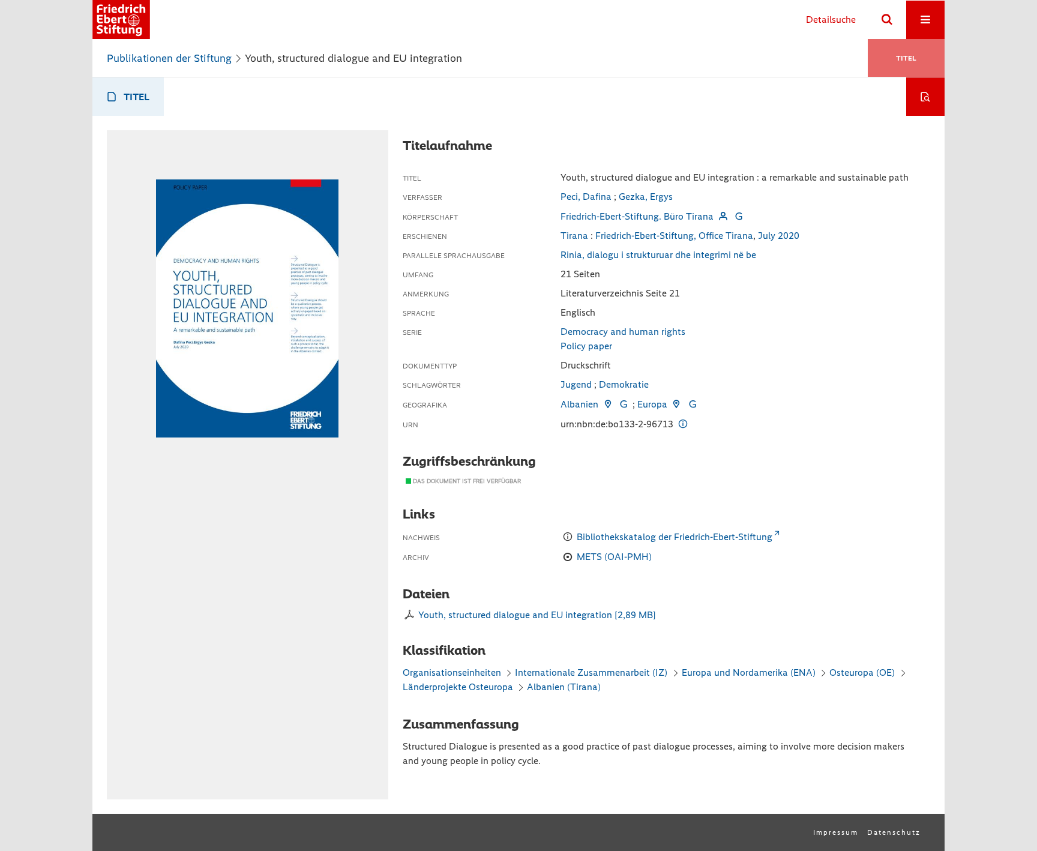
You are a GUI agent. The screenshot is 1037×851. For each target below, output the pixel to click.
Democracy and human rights (623, 331)
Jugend (576, 384)
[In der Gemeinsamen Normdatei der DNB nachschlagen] (738, 216)
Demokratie (624, 384)
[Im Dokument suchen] (925, 96)
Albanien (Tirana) (564, 687)
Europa (652, 404)
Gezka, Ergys (646, 196)
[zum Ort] (607, 404)
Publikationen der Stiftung (169, 58)
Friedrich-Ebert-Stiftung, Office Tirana (674, 235)
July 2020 (778, 235)
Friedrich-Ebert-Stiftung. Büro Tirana (637, 216)
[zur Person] (722, 216)
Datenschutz (894, 832)
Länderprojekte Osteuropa (459, 687)
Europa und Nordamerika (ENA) (749, 672)
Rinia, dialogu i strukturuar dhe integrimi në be (658, 254)
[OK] (887, 20)
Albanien (579, 404)
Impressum (835, 832)
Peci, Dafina (586, 196)
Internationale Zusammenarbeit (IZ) (591, 672)
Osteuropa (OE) (862, 672)
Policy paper (586, 346)
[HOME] (121, 19)
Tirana (574, 235)
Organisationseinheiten (452, 672)
